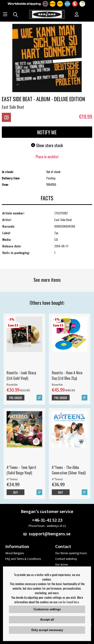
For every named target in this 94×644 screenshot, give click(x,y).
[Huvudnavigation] (5, 15)
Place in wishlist (47, 156)
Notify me (47, 132)
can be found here (68, 602)
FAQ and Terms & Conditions (23, 559)
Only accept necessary (47, 630)
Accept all (47, 619)
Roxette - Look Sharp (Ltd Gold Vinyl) (21, 375)
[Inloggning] (77, 15)
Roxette (12, 384)
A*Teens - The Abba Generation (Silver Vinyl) (69, 470)
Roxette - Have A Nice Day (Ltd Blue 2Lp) (67, 375)
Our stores (61, 564)
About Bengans (14, 553)
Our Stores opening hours (71, 553)
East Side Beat (13, 107)
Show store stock (49, 145)
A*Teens (12, 479)
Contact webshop (66, 559)
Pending (50, 178)
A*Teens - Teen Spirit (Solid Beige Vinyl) (21, 470)
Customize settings (47, 609)
